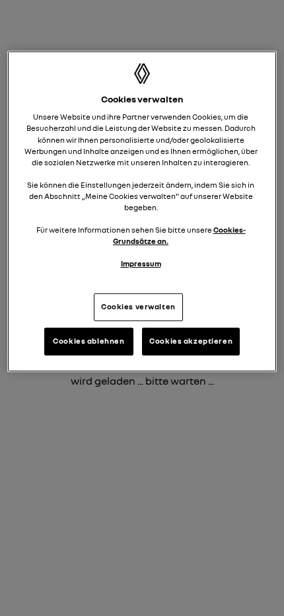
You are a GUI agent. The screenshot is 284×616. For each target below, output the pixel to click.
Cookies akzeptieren (190, 341)
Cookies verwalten (138, 306)
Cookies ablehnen (88, 341)
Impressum (141, 263)
